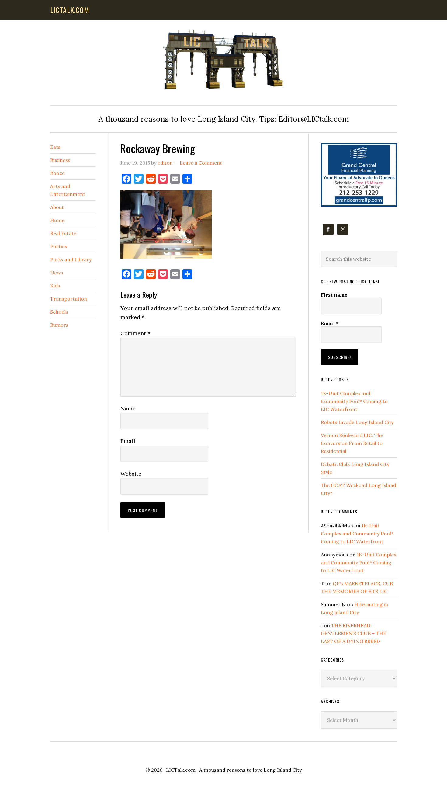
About (57, 207)
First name (334, 295)
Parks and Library (71, 259)
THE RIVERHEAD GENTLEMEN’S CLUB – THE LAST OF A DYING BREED (353, 633)
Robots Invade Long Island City (357, 422)
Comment (135, 333)
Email (127, 440)
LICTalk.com (181, 770)
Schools (59, 312)
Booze (57, 173)
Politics (58, 246)
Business (60, 160)
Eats (55, 147)
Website (130, 473)
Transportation (68, 299)
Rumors (59, 325)
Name (128, 408)
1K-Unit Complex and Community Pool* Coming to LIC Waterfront (354, 401)
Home (57, 220)
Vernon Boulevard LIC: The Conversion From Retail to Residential (352, 443)
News (56, 273)
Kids (55, 286)
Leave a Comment (201, 163)
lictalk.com (69, 9)
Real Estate (63, 233)
